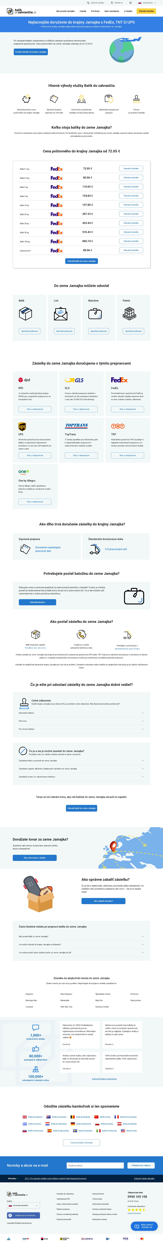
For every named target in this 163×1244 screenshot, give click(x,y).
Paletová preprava (63, 1209)
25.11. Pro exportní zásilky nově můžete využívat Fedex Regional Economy (55, 1178)
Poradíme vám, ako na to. (35, 648)
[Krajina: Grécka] (25, 1123)
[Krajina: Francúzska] (117, 1116)
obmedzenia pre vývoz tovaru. (127, 649)
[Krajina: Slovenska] (25, 1130)
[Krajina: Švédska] (75, 1130)
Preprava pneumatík (64, 1219)
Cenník (83, 11)
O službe (128, 11)
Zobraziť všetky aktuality (144, 1178)
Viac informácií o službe (35, 858)
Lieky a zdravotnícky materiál (67, 1204)
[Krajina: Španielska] (49, 1130)
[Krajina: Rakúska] (119, 1123)
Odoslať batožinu (37, 602)
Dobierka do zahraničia (65, 1194)
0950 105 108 (137, 1196)
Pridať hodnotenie (134, 1213)
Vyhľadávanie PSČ (63, 1199)
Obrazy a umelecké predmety (67, 1214)
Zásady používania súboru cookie (104, 1214)
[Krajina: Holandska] (47, 1123)
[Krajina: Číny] (96, 1116)
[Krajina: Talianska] (99, 1130)
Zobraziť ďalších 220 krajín (81, 1143)
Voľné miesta (97, 1199)
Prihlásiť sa (119, 3)
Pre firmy (95, 11)
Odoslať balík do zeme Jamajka (82, 261)
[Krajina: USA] (123, 1130)
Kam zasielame (112, 11)
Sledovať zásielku (97, 3)
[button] (18, 1205)
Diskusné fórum (98, 1194)
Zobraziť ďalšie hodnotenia (104, 1079)
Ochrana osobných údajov (102, 1209)
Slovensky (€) (148, 3)
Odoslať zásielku (146, 11)
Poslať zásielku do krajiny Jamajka (30, 52)
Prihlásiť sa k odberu (141, 1165)
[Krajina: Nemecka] (73, 1123)
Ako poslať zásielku (65, 11)
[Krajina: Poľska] (97, 1123)
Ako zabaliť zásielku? (103, 901)
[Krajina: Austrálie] (48, 1116)
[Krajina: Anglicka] (25, 1116)
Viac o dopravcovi (35, 409)
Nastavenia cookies (99, 1219)
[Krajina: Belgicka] (73, 1116)
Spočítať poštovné (30, 331)
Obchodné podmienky (100, 1204)
